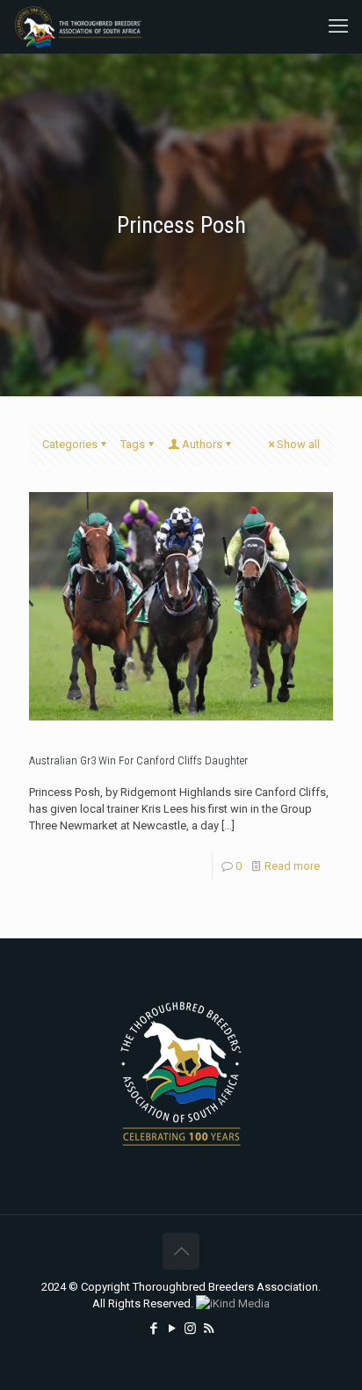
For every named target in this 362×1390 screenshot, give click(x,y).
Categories (70, 444)
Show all (298, 444)
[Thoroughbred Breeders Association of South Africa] (78, 26)
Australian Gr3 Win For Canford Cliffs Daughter (138, 760)
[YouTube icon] (171, 1328)
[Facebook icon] (153, 1328)
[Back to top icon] (181, 1251)
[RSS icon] (208, 1328)
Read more (292, 865)
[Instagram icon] (190, 1328)
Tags (132, 444)
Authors (202, 444)
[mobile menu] (338, 26)
